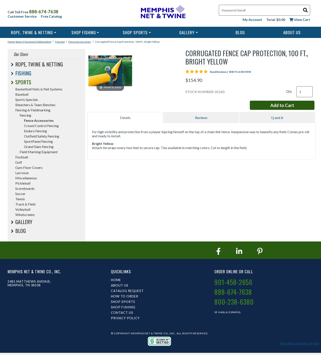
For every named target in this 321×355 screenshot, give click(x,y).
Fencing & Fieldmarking (37, 41)
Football (21, 157)
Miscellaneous (26, 178)
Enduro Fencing (35, 131)
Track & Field (25, 204)
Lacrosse (22, 173)
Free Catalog (51, 16)
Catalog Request (127, 291)
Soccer (20, 194)
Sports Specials (26, 99)
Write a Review (240, 71)
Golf (18, 162)
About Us (292, 32)
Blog (240, 32)
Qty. (289, 91)
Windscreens (25, 214)
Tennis (20, 199)
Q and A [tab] (277, 118)
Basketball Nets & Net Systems (38, 89)
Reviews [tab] (201, 118)
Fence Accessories (79, 41)
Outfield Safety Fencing (41, 136)
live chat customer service (299, 343)
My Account (252, 19)
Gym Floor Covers (29, 167)
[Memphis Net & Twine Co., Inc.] (162, 12)
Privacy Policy (125, 318)
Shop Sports (135, 32)
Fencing (60, 41)
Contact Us (122, 312)
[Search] (305, 10)
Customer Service (22, 16)
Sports (19, 41)
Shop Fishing (83, 32)
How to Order (124, 296)
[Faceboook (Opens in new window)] (218, 251)
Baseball (21, 94)
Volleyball (22, 209)
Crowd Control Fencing (41, 126)
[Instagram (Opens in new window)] (239, 251)
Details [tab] (125, 118)
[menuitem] (33, 32)
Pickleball (22, 183)
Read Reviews (219, 71)
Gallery (187, 32)
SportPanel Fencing (38, 141)
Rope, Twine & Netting (32, 32)
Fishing (23, 73)
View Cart (301, 19)
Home (11, 41)
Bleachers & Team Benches (35, 105)
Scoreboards (25, 188)
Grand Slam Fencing (39, 146)
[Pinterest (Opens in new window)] (260, 251)
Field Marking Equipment (39, 152)
